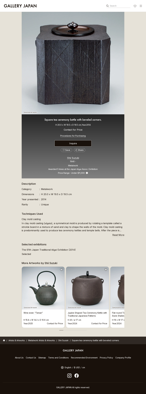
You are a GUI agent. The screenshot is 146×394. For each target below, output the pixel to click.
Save (61, 270)
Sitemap (42, 357)
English (68, 367)
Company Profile (123, 357)
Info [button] (87, 173)
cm (83, 367)
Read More (118, 235)
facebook (76, 375)
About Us (19, 357)
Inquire (73, 143)
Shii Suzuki (73, 157)
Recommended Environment (84, 357)
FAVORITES (135, 6)
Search (113, 6)
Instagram (69, 375)
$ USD (77, 367)
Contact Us (31, 357)
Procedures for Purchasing (73, 136)
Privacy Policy (106, 357)
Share (81, 150)
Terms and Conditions (58, 357)
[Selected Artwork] (73, 63)
